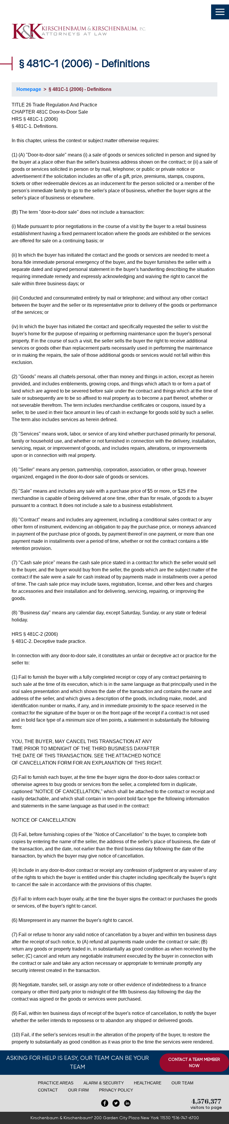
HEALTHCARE (147, 1082)
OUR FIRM (78, 1090)
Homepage (28, 89)
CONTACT (48, 1090)
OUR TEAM (182, 1082)
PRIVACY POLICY (116, 1090)
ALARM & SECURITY (103, 1082)
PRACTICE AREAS (55, 1082)
